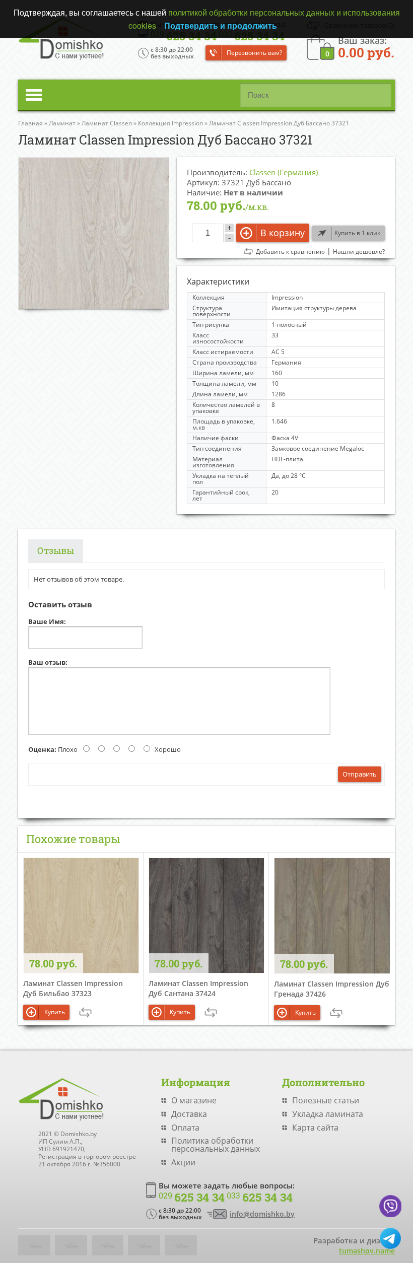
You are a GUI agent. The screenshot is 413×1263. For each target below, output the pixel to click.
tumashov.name (367, 1250)
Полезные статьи (325, 1100)
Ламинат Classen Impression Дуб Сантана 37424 (198, 988)
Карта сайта (315, 1128)
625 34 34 (192, 1197)
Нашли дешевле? (359, 251)
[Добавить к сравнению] (85, 1012)
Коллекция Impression (170, 123)
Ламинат (62, 123)
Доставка (189, 1114)
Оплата (185, 1128)
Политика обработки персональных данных (215, 1145)
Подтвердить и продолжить (220, 25)
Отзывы (55, 550)
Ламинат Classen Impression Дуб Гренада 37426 (331, 989)
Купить (54, 1012)
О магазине (194, 1100)
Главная (30, 123)
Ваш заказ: (366, 46)
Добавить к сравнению (290, 251)
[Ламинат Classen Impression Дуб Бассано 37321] (93, 233)
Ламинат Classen (107, 123)
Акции (183, 1162)
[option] (93, 233)
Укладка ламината (327, 1114)
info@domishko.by (262, 1214)
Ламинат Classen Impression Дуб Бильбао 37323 (73, 988)
